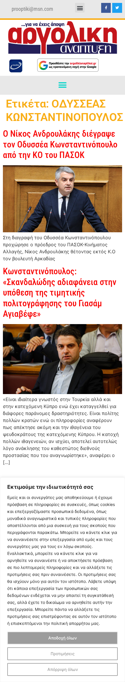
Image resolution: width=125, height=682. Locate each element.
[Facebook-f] (106, 8)
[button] (80, 8)
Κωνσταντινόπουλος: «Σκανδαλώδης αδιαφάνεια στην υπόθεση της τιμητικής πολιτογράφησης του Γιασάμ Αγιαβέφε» (59, 292)
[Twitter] (117, 8)
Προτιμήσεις (63, 653)
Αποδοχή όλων (62, 637)
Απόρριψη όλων (62, 669)
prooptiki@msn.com (32, 9)
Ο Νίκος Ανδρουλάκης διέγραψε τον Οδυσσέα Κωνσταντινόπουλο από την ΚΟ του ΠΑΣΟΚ (60, 144)
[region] (62, 579)
